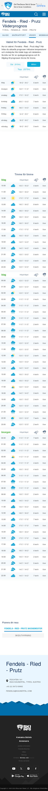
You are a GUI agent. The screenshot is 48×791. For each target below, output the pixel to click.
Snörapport (19, 35)
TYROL (5, 30)
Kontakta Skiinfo (24, 737)
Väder (32, 35)
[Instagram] (28, 769)
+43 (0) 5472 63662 (14, 686)
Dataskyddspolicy (24, 749)
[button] (36, 14)
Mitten (33, 64)
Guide (5, 35)
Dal (15, 64)
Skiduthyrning (23, 635)
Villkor (24, 752)
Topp (24, 69)
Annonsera (24, 741)
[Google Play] (18, 775)
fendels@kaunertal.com (19, 691)
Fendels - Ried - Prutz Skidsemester (23, 628)
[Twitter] (21, 769)
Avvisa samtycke (24, 761)
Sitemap (24, 755)
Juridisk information (24, 746)
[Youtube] (14, 769)
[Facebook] (36, 769)
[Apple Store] (32, 775)
